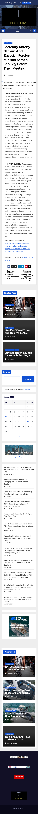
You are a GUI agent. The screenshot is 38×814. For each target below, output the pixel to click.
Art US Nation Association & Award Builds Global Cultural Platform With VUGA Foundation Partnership (18, 575)
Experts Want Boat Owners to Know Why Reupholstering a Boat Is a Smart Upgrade (19, 526)
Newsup (20, 808)
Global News (8, 43)
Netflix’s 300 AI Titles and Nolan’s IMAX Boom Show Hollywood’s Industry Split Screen (17, 504)
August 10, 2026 (13, 673)
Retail (17, 350)
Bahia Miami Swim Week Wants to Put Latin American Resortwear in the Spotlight (18, 562)
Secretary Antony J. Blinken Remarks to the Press (13, 275)
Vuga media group (19, 457)
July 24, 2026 (12, 720)
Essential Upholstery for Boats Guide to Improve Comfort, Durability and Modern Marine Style (18, 587)
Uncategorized (10, 687)
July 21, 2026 (12, 743)
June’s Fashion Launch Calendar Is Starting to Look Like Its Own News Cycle (18, 538)
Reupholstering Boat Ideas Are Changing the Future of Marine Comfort (16, 481)
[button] (31, 31)
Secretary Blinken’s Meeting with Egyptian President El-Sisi (26, 275)
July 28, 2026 (12, 696)
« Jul (18, 436)
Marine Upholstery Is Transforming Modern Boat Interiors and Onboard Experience (18, 599)
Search (6, 372)
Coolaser (27, 390)
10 (6, 417)
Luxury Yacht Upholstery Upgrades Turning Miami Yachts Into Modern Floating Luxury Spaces (18, 550)
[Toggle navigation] (17, 30)
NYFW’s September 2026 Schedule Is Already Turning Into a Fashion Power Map (19, 469)
